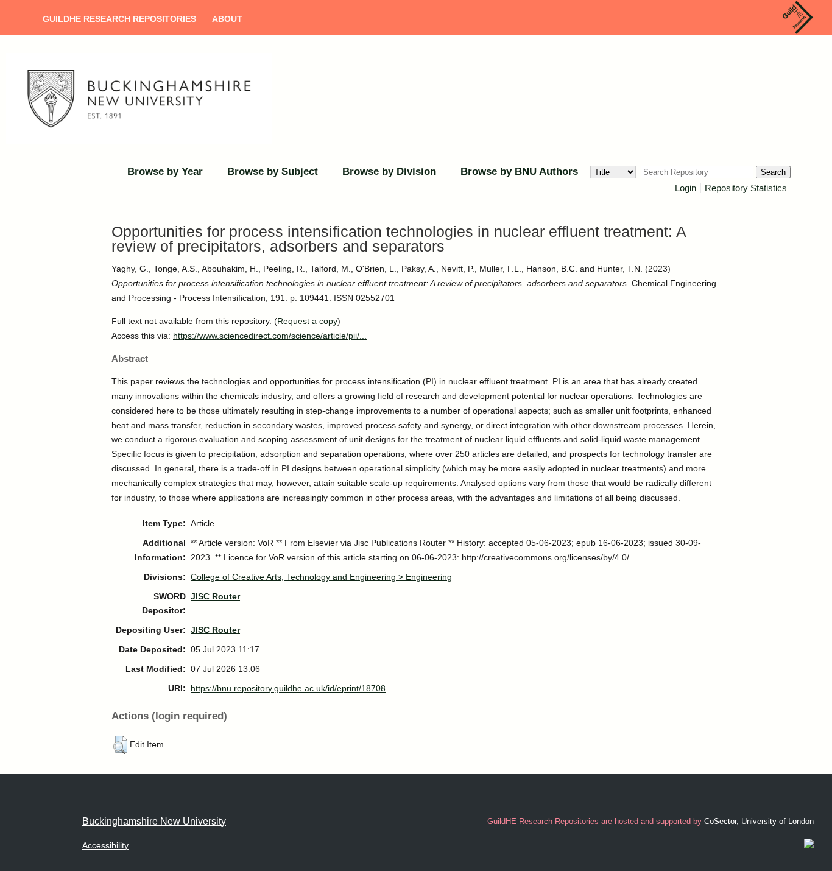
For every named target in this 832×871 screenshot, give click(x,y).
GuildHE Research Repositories (119, 19)
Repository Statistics (746, 188)
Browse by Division (389, 171)
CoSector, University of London (759, 821)
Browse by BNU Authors (519, 171)
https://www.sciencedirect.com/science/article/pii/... (270, 335)
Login (685, 188)
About (227, 19)
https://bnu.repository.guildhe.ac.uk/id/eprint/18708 (288, 688)
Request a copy (307, 321)
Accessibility (105, 845)
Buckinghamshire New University (154, 821)
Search (773, 172)
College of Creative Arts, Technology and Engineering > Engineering (321, 577)
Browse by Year (165, 171)
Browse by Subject (272, 171)
